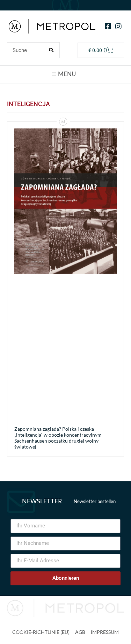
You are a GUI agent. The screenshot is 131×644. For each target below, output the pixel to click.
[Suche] (51, 50)
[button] (66, 74)
